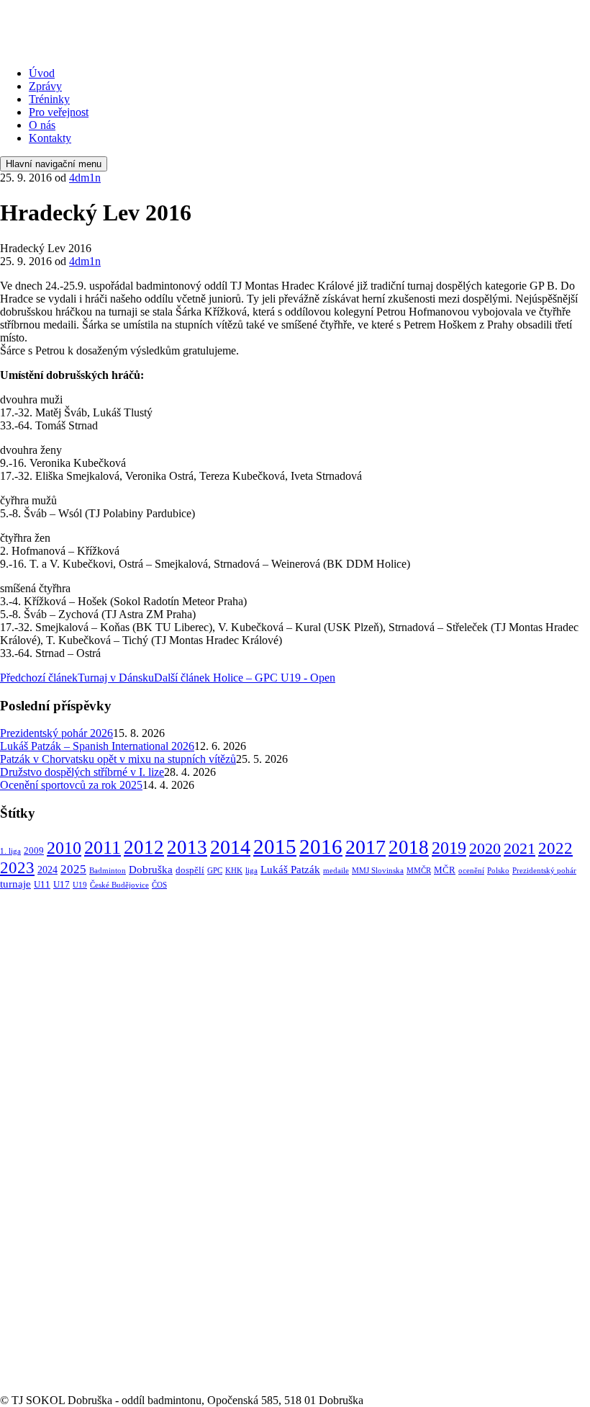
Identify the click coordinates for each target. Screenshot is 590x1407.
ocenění (471, 871)
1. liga (10, 851)
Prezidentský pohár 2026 (56, 733)
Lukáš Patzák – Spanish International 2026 (97, 746)
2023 (17, 868)
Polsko (498, 871)
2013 (187, 847)
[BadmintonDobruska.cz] (107, 49)
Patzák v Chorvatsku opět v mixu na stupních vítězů (118, 759)
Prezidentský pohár (544, 871)
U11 (42, 885)
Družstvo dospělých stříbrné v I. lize (82, 772)
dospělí (190, 870)
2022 (555, 848)
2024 (47, 869)
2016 (320, 847)
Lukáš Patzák (290, 869)
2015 (274, 846)
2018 (409, 847)
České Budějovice (119, 885)
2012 (144, 847)
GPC (214, 871)
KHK (233, 871)
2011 (102, 847)
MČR (444, 870)
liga (251, 871)
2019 (449, 847)
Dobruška (151, 869)
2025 (73, 869)
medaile (336, 871)
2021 (519, 848)
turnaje (15, 883)
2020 (485, 848)
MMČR (419, 871)
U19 (80, 885)
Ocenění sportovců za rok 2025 (71, 785)
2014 (230, 847)
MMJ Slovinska (378, 871)
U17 (61, 885)
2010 (64, 848)
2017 (365, 847)
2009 (34, 851)
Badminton (107, 871)
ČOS (159, 885)
